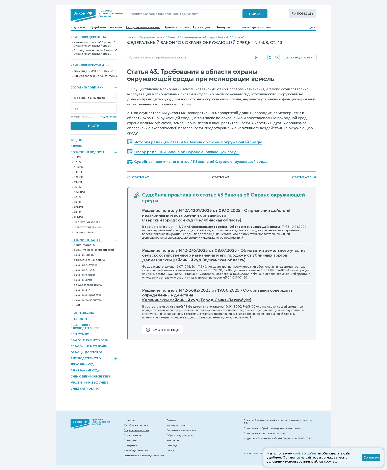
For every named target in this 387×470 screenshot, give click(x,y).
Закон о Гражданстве (88, 300)
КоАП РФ (79, 192)
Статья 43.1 (301, 177)
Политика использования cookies (264, 433)
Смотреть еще (165, 330)
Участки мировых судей (89, 382)
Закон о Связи (83, 280)
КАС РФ (78, 177)
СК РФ (77, 197)
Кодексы (78, 27)
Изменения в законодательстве (85, 326)
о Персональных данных (89, 260)
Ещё (309, 27)
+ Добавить (108, 116)
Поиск (255, 14)
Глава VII (223, 37)
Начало (131, 37)
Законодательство (255, 27)
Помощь (305, 13)
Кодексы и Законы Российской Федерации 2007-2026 (278, 438)
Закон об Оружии (85, 265)
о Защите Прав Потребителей (94, 250)
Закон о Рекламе (84, 275)
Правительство (176, 27)
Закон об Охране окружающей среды (191, 37)
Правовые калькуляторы (89, 340)
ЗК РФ (77, 187)
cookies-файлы (305, 453)
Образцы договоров (86, 352)
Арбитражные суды (85, 370)
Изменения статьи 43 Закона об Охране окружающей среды (94, 44)
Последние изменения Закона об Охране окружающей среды (95, 52)
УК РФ (77, 212)
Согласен (371, 457)
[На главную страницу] (97, 15)
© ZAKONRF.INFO (254, 453)
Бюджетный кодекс (87, 222)
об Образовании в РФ (88, 285)
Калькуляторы (176, 425)
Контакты (173, 440)
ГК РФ (77, 157)
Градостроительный (87, 227)
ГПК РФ (78, 172)
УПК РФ (78, 217)
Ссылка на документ (299, 57)
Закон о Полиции (85, 255)
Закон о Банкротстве (88, 295)
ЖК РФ (78, 182)
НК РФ (77, 162)
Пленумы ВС (226, 27)
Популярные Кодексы (87, 152)
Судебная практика (105, 27)
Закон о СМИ (82, 290)
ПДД (77, 305)
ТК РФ (77, 202)
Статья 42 (140, 177)
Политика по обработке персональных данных (273, 428)
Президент (202, 27)
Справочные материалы (89, 346)
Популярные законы (143, 27)
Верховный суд (82, 364)
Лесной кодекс (84, 232)
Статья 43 (238, 37)
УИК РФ (78, 207)
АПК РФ (78, 167)
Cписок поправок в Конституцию (96, 76)
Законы (76, 146)
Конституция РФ (84, 245)
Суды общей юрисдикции (91, 376)
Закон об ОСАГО (84, 270)
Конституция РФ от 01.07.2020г (94, 71)
